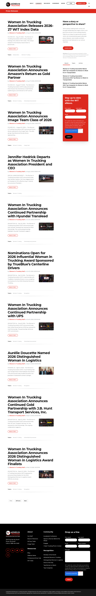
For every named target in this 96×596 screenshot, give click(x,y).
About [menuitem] (31, 3)
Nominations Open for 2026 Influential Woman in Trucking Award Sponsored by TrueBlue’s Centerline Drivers (31, 260)
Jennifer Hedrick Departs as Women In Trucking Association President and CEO (30, 162)
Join (71, 3)
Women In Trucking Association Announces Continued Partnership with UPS (28, 310)
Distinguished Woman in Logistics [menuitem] (53, 560)
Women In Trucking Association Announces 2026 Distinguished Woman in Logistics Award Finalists (30, 456)
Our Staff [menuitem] (30, 536)
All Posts (18, 500)
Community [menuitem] (39, 3)
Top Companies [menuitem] (48, 568)
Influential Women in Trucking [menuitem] (52, 557)
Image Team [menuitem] (31, 544)
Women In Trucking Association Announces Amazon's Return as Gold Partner (29, 72)
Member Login (81, 3)
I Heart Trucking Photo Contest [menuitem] (52, 546)
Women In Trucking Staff (17, 33)
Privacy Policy (68, 127)
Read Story (12, 48)
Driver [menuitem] (63, 3)
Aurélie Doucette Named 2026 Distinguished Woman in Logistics (29, 356)
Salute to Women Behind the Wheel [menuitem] (52, 539)
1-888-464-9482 (14, 543)
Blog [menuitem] (28, 553)
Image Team (27, 145)
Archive (81, 63)
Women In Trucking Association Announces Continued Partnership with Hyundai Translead (28, 210)
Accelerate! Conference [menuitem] (50, 536)
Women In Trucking (26, 54)
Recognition (26, 293)
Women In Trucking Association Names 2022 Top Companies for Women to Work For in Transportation (75, 85)
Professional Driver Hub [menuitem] (34, 558)
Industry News (16, 54)
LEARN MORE (68, 48)
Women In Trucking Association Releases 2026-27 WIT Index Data (30, 26)
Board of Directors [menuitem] (32, 538)
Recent (66, 63)
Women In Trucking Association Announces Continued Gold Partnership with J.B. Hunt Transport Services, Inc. (30, 404)
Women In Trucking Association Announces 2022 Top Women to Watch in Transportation (75, 78)
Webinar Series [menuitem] (31, 555)
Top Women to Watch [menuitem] (50, 565)
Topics (73, 63)
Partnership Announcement (30, 100)
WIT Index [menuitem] (30, 560)
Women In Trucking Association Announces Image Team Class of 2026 (30, 116)
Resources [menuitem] (47, 3)
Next (25, 500)
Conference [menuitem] (55, 3)
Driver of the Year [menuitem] (48, 562)
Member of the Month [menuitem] (50, 554)
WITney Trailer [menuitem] (31, 541)
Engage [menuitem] (46, 543)
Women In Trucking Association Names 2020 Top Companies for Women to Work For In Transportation (75, 70)
